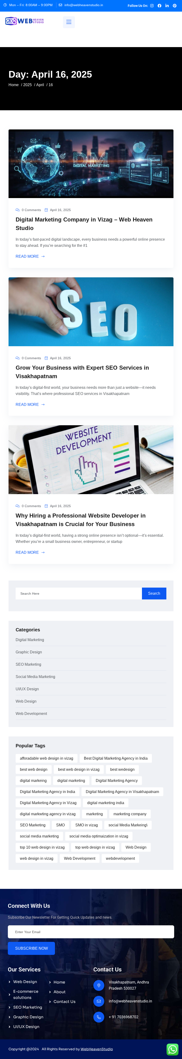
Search (154, 593)
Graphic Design (29, 652)
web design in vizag (36, 858)
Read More (28, 256)
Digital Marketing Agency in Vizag (48, 803)
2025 (27, 85)
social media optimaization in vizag (98, 836)
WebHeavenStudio (97, 1049)
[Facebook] (159, 5)
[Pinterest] (174, 5)
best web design (33, 769)
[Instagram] (152, 5)
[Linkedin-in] (167, 5)
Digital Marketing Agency (117, 781)
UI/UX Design (27, 689)
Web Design (26, 701)
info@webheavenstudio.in (83, 5)
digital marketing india (105, 803)
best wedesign (122, 769)
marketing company (130, 814)
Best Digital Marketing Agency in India (116, 758)
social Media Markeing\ (128, 825)
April (40, 85)
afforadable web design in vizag (46, 758)
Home (14, 85)
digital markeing (33, 781)
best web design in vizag (79, 769)
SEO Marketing (28, 664)
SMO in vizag (86, 825)
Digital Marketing (30, 640)
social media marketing (39, 836)
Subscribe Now (31, 948)
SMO (60, 825)
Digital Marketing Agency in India (47, 792)
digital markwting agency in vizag (48, 814)
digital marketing (71, 781)
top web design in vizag (95, 847)
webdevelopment (120, 858)
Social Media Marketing (35, 677)
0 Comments (31, 210)
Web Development (31, 714)
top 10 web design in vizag (42, 847)
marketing (94, 814)
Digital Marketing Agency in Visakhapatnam (122, 792)
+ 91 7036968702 (123, 1017)
